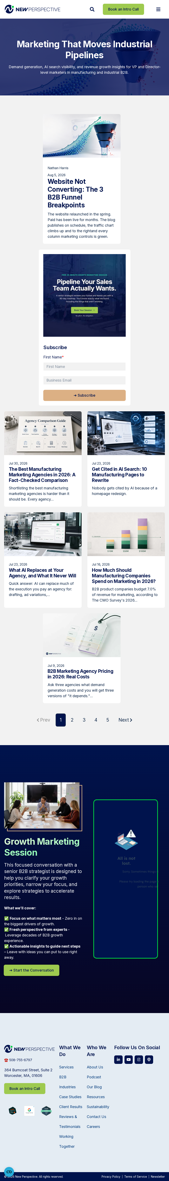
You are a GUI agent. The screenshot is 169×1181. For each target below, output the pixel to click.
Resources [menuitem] (96, 1097)
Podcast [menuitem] (94, 1077)
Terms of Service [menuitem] (135, 1176)
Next (124, 720)
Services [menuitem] (66, 1067)
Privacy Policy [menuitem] (111, 1176)
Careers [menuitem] (93, 1126)
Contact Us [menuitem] (96, 1116)
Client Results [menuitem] (70, 1107)
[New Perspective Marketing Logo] (32, 9)
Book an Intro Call (123, 9)
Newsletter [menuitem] (158, 1176)
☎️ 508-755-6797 (18, 1060)
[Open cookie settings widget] (9, 1172)
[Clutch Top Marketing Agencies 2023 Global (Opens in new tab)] (46, 1114)
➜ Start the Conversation (31, 970)
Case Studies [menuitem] (70, 1097)
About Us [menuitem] (95, 1067)
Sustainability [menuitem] (98, 1107)
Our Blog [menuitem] (94, 1087)
